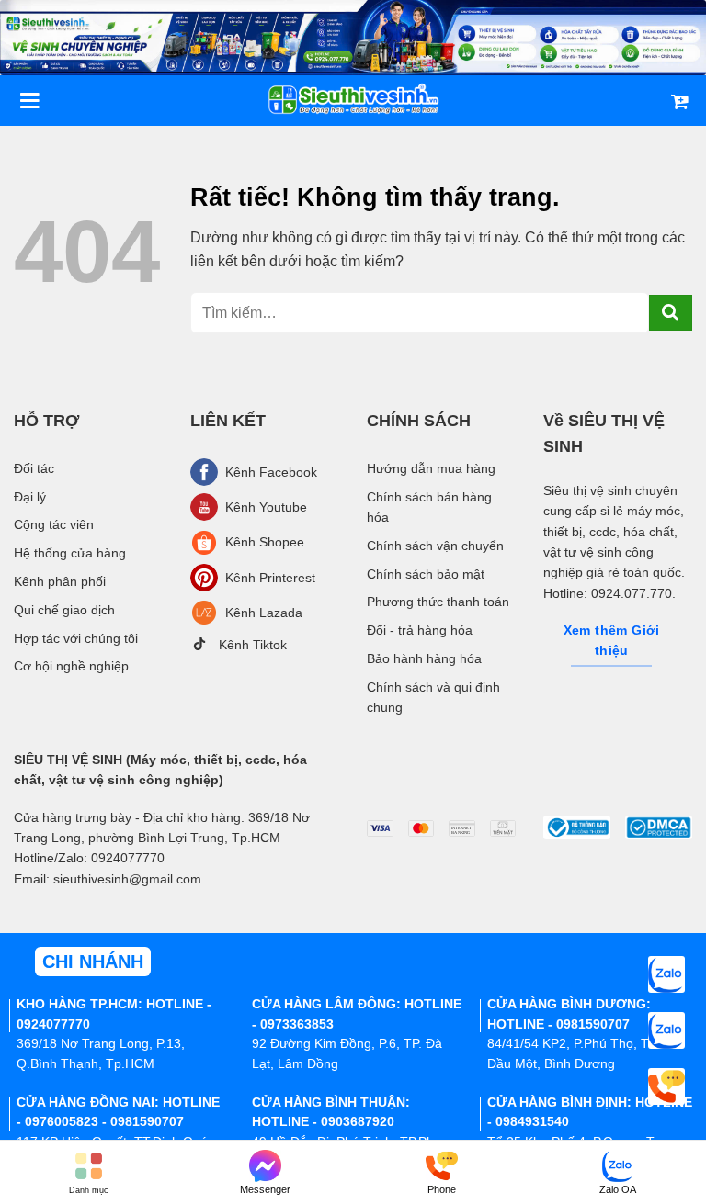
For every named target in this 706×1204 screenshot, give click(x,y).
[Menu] (29, 100)
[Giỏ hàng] (679, 101)
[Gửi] (670, 313)
